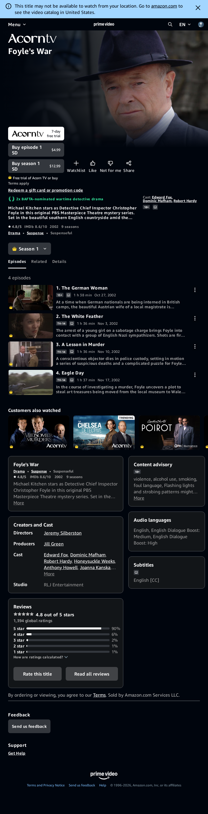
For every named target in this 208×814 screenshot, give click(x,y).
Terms (99, 695)
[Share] (129, 163)
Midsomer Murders (38, 432)
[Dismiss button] (198, 7)
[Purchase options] (195, 290)
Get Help (17, 753)
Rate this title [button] (37, 674)
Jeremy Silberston (63, 533)
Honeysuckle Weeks (94, 561)
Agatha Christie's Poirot (169, 432)
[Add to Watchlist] (76, 163)
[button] (40, 657)
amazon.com (164, 6)
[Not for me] (110, 163)
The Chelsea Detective (103, 432)
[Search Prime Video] (170, 24)
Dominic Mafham (157, 200)
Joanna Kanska (95, 567)
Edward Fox (162, 197)
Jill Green (54, 544)
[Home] (104, 24)
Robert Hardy (185, 200)
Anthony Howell (61, 567)
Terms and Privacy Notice (46, 785)
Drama (14, 233)
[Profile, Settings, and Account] (201, 24)
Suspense (35, 233)
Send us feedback (82, 785)
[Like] (93, 163)
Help (102, 785)
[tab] (17, 261)
